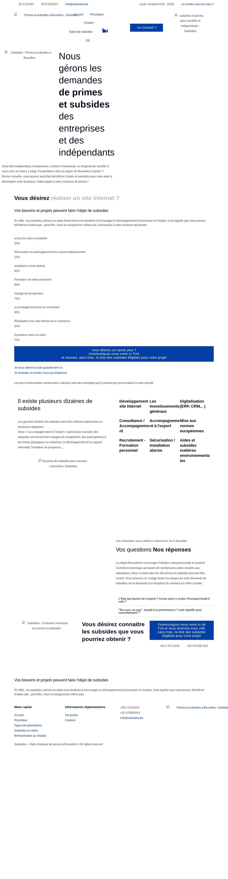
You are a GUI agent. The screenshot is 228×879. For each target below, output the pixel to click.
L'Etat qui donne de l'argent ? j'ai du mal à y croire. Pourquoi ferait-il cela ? (163, 600)
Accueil (78, 14)
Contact (89, 22)
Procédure (96, 14)
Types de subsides (80, 31)
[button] (165, 600)
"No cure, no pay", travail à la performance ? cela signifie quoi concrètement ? (160, 611)
